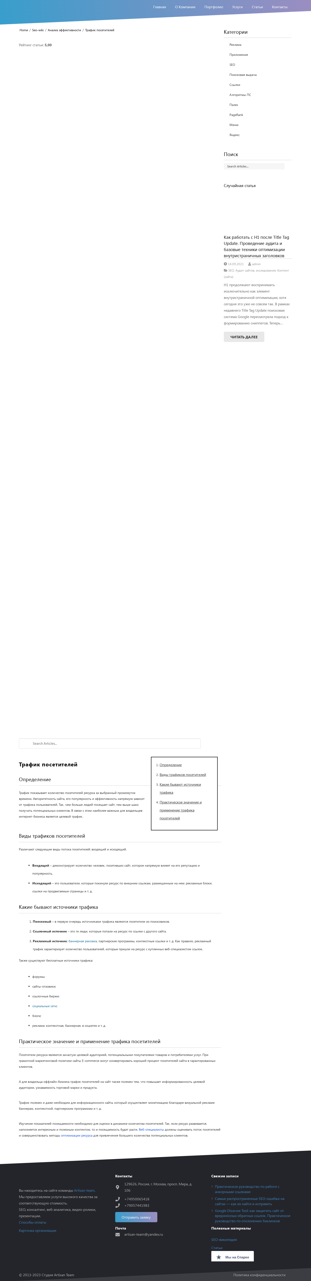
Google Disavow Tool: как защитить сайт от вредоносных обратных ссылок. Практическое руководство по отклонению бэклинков (252, 1215)
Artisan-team (84, 1190)
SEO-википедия (224, 1239)
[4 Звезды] (120, 525)
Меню (233, 125)
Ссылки (234, 84)
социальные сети (44, 1006)
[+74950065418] (119, 1199)
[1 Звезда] (120, 115)
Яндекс (234, 135)
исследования (266, 270)
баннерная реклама (83, 941)
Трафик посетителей (99, 30)
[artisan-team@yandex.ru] (119, 1234)
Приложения (238, 54)
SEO (232, 64)
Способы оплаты (32, 1222)
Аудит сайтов (244, 270)
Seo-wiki (38, 30)
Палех (233, 105)
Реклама (235, 44)
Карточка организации (37, 1230)
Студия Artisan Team (58, 1274)
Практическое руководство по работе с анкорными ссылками (247, 1189)
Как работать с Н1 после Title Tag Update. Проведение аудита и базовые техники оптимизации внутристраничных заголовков (256, 246)
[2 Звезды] (120, 252)
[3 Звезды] (120, 388)
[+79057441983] (119, 1205)
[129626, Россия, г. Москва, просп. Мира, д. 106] (119, 1187)
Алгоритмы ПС (240, 94)
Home (24, 30)
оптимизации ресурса (76, 1135)
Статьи (216, 1247)
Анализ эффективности (64, 30)
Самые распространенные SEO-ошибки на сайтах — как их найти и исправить (249, 1201)
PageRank (236, 115)
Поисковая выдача (243, 74)
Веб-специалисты (151, 1129)
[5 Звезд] (120, 662)
